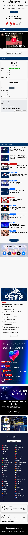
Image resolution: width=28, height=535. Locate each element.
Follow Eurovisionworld (14, 246)
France (5, 481)
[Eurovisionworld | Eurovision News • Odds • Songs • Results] (14, 1)
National (4, 8)
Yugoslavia (19, 498)
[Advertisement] (14, 128)
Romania (18, 470)
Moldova (18, 452)
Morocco (19, 458)
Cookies (16, 531)
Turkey (18, 491)
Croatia (5, 468)
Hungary (5, 489)
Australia (5, 452)
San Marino (19, 475)
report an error (18, 110)
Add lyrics (18, 53)
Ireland (5, 493)
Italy (4, 498)
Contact (6, 531)
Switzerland (19, 489)
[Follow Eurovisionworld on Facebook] (2, 2)
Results (11, 5)
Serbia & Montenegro (21, 479)
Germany (5, 485)
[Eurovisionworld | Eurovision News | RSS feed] (25, 531)
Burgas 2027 (21, 5)
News (7, 5)
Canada (5, 466)
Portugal (18, 468)
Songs (15, 5)
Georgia (5, 483)
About (3, 531)
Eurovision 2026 (14, 346)
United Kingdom (20, 496)
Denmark (5, 475)
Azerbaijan (6, 456)
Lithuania (19, 445)
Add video (10, 53)
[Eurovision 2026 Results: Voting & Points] (14, 393)
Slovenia (18, 483)
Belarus (5, 458)
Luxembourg (19, 447)
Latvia (4, 500)
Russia (18, 473)
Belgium (5, 460)
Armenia (5, 449)
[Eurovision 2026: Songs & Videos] (14, 355)
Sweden (18, 487)
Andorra (5, 447)
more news (14, 240)
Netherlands (19, 460)
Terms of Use (11, 531)
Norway (18, 464)
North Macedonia (21, 462)
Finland (5, 479)
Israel (4, 496)
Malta (18, 449)
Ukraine (18, 493)
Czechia (5, 473)
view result (14, 336)
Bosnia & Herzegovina (8, 462)
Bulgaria (5, 464)
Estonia (5, 477)
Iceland (5, 491)
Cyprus (5, 470)
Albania (5, 445)
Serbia (18, 477)
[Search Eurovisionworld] (2, 5)
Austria (5, 454)
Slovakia (18, 481)
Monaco (18, 454)
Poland (18, 466)
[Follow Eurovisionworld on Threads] (19, 253)
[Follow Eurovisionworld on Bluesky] (23, 253)
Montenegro (19, 456)
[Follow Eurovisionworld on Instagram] (4, 2)
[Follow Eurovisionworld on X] (9, 253)
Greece (5, 487)
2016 (9, 8)
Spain (17, 485)
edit (25, 110)
